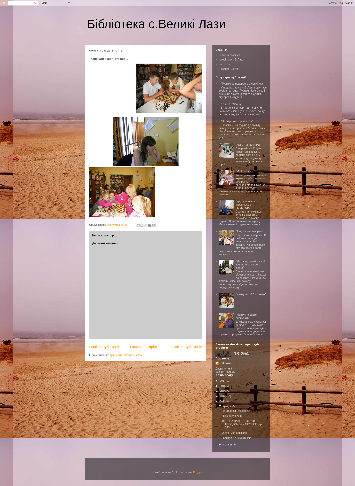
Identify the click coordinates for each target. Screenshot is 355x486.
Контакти (224, 64)
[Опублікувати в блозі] (142, 225)
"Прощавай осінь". (233, 415)
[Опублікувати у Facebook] (150, 225)
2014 (223, 396)
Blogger (197, 472)
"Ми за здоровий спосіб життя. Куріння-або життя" (250, 264)
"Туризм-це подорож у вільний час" (243, 83)
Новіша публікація (104, 347)
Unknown (226, 363)
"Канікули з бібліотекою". (251, 294)
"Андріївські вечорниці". (250, 231)
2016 (223, 385)
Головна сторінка (145, 347)
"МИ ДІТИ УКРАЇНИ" (248, 144)
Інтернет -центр (228, 68)
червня (228, 444)
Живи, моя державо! (235, 432)
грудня (227, 406)
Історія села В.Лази (231, 59)
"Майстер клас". (246, 171)
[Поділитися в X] (146, 225)
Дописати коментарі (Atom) (126, 355)
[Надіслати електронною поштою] (138, 225)
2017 (223, 380)
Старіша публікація (185, 347)
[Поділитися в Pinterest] (154, 225)
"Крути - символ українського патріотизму (246, 204)
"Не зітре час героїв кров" (237, 121)
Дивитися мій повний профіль (225, 370)
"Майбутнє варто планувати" (246, 316)
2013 (223, 401)
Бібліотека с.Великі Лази (156, 24)
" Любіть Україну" (231, 104)
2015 (223, 391)
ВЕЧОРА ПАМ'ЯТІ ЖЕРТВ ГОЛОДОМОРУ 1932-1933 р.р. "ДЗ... (242, 424)
